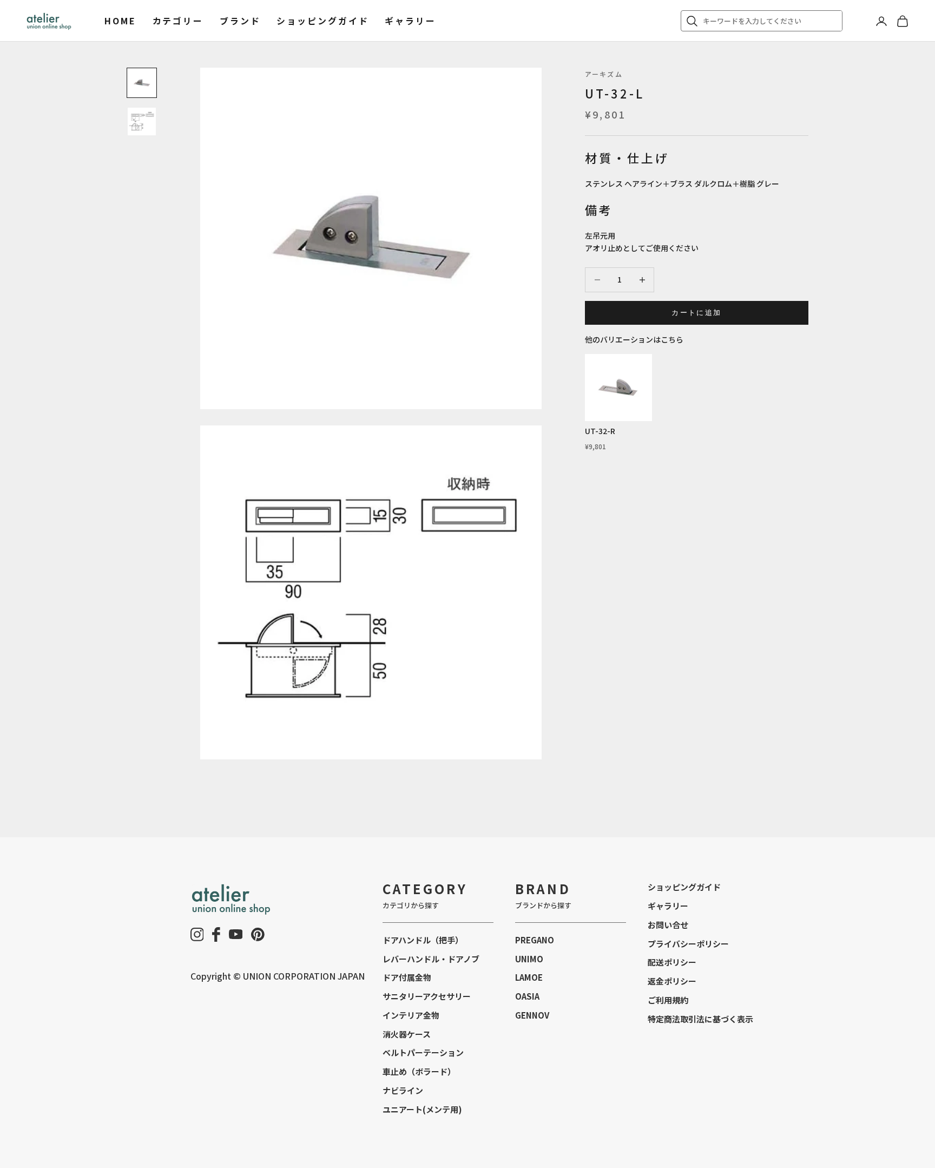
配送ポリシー (672, 962)
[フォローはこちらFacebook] (216, 934)
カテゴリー (178, 20)
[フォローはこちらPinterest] (258, 934)
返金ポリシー (672, 981)
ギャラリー (410, 20)
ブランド (240, 20)
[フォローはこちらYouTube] (236, 934)
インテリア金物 (411, 1015)
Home (120, 20)
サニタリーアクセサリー (427, 996)
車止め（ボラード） (419, 1071)
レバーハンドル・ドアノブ (431, 958)
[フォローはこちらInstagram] (197, 934)
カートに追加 (696, 312)
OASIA (527, 996)
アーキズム (604, 73)
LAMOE (529, 977)
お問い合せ (668, 924)
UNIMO (529, 958)
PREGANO (534, 940)
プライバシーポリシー (688, 943)
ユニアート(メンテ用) (422, 1109)
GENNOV (532, 1015)
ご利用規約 (668, 1000)
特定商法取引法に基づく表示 (700, 1019)
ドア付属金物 (407, 977)
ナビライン (403, 1090)
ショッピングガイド (322, 20)
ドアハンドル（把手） (423, 940)
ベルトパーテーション (423, 1052)
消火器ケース (407, 1034)
